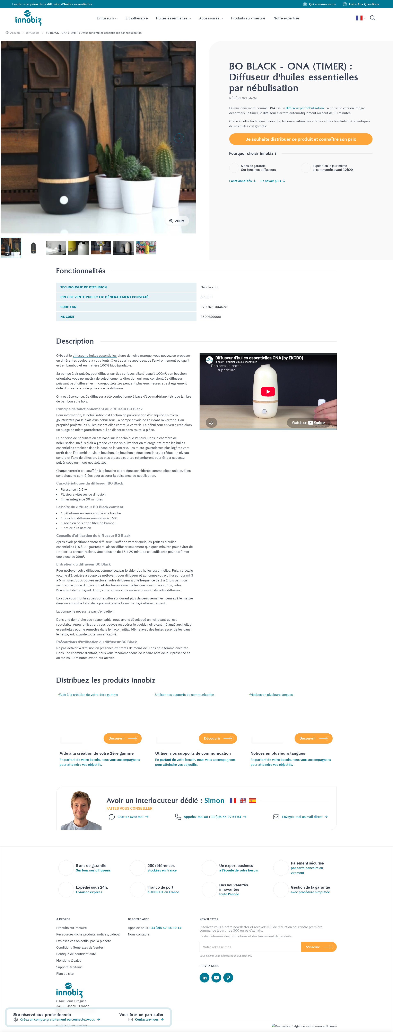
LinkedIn (204, 978)
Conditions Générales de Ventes (80, 947)
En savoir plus (271, 181)
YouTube (216, 978)
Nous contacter (139, 934)
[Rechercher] (373, 18)
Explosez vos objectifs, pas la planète (83, 941)
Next (179, 138)
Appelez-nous (155, 928)
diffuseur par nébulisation (305, 108)
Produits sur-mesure (71, 928)
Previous (17, 138)
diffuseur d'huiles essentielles (95, 355)
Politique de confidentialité (76, 954)
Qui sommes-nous (322, 4)
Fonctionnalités (241, 181)
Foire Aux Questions (364, 4)
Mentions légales (68, 960)
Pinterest (228, 978)
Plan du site (65, 973)
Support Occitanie (69, 967)
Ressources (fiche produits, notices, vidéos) (88, 934)
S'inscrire (313, 947)
